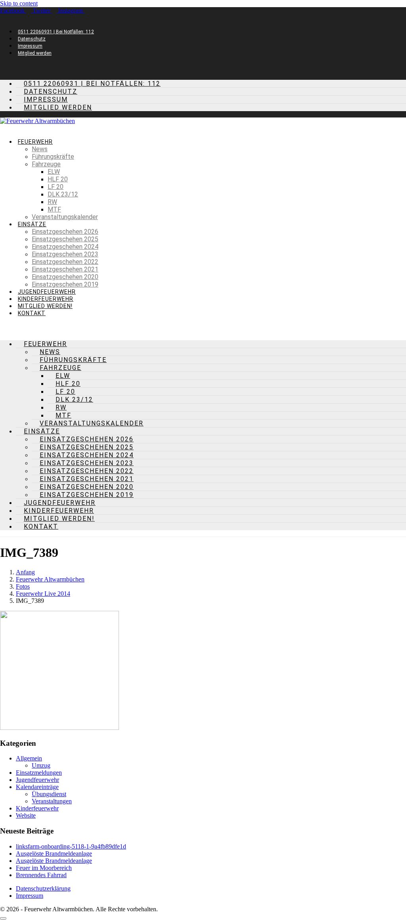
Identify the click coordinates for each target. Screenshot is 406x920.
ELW (54, 171)
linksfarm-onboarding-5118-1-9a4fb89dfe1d (71, 846)
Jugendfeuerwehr (47, 292)
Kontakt (32, 313)
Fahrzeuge (46, 164)
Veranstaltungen (52, 801)
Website (26, 815)
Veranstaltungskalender (65, 217)
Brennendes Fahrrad (41, 875)
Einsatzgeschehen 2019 (65, 284)
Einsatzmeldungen (39, 772)
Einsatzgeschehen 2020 (65, 277)
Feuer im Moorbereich (44, 867)
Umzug (41, 765)
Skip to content (19, 3)
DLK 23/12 (63, 194)
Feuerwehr (35, 142)
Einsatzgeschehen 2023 (65, 254)
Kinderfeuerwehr (45, 299)
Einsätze (32, 224)
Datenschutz (32, 39)
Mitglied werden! (45, 306)
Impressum (30, 46)
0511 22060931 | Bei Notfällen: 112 (56, 32)
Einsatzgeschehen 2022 (65, 262)
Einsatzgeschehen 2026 (65, 231)
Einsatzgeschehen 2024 (65, 246)
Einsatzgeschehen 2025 (65, 239)
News (40, 149)
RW (52, 202)
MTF (54, 209)
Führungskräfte (53, 156)
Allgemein (29, 758)
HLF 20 (58, 179)
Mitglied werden (35, 53)
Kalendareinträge (37, 786)
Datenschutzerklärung (43, 888)
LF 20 (55, 187)
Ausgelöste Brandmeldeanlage (54, 853)
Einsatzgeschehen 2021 (65, 269)
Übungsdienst (49, 794)
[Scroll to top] (3, 918)
